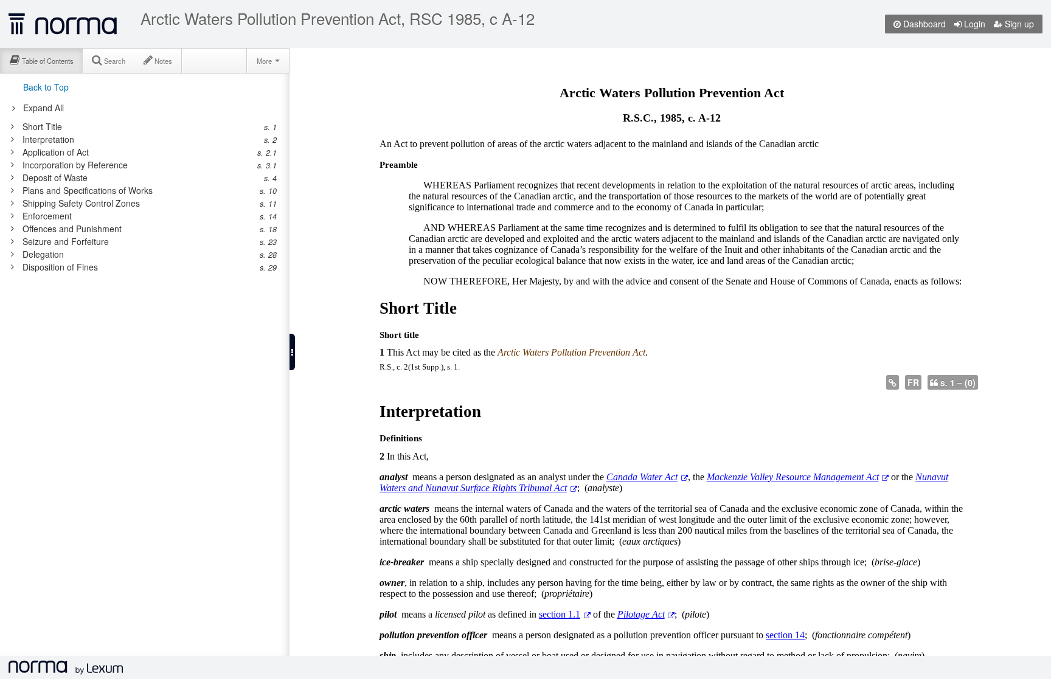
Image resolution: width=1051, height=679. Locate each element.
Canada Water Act (642, 477)
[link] (138, 126)
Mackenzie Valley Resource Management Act (793, 477)
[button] (292, 352)
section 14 (785, 635)
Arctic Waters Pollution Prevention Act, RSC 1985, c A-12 (337, 18)
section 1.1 (559, 614)
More (265, 61)
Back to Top (46, 87)
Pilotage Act (641, 614)
